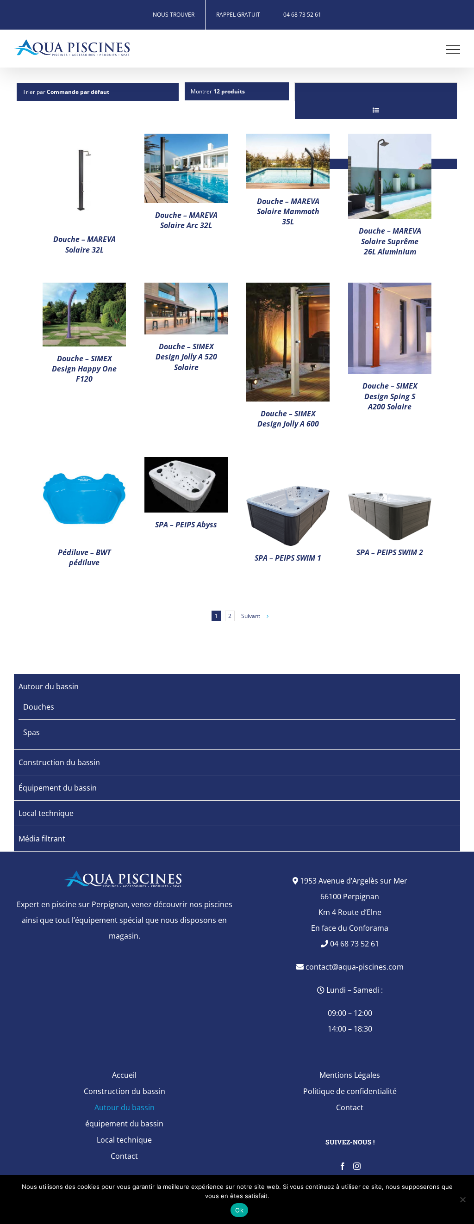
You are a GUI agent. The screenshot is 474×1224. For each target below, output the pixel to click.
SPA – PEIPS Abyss (186, 524)
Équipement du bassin (58, 788)
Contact (124, 1156)
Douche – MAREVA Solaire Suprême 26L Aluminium (390, 241)
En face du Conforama (349, 928)
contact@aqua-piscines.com (354, 967)
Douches (38, 707)
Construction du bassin (59, 762)
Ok (239, 1210)
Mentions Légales (349, 1075)
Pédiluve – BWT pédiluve (84, 557)
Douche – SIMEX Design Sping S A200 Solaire (390, 396)
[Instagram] (357, 1166)
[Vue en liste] (376, 110)
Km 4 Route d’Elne (349, 912)
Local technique (46, 813)
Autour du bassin (49, 686)
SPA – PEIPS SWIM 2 (389, 552)
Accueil (124, 1075)
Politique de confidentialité (350, 1091)
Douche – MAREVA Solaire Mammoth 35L (288, 211)
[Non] (462, 1199)
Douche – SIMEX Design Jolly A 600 (288, 418)
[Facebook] (342, 1166)
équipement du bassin (124, 1124)
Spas (31, 732)
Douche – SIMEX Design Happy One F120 (84, 368)
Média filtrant (42, 839)
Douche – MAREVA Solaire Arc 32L (186, 220)
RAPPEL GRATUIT (238, 15)
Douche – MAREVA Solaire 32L (84, 244)
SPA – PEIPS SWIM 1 (288, 558)
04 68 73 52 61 (353, 944)
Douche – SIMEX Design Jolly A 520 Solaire (186, 356)
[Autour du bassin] (84, 181)
